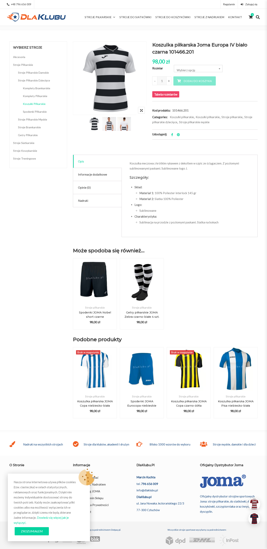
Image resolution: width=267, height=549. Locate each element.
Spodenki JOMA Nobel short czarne (95, 315)
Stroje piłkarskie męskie (194, 122)
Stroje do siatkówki (135, 17)
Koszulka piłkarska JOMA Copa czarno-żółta (189, 403)
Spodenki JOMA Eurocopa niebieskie (141, 403)
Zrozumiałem (32, 531)
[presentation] (75, 386)
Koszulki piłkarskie (182, 117)
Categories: (160, 117)
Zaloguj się (251, 4)
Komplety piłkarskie (35, 96)
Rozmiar (157, 68)
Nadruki (83, 200)
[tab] (97, 161)
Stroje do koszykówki (173, 17)
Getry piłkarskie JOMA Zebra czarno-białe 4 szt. (142, 315)
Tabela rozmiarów (165, 94)
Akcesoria (19, 57)
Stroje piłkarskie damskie (33, 72)
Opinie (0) (84, 187)
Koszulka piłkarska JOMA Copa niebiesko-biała (95, 403)
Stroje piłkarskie (98, 17)
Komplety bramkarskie (36, 88)
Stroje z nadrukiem (209, 17)
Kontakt (235, 17)
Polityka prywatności (95, 505)
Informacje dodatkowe (92, 174)
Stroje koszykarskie (25, 150)
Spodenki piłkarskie (35, 111)
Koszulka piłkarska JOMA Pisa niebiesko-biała (236, 403)
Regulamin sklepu (92, 498)
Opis (81, 161)
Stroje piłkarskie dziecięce (34, 80)
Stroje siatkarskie (23, 143)
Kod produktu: (161, 110)
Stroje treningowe (24, 158)
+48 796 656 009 (21, 4)
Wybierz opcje (94, 284)
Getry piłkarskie (28, 135)
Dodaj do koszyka (198, 81)
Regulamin (229, 4)
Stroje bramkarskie (29, 127)
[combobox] (198, 68)
